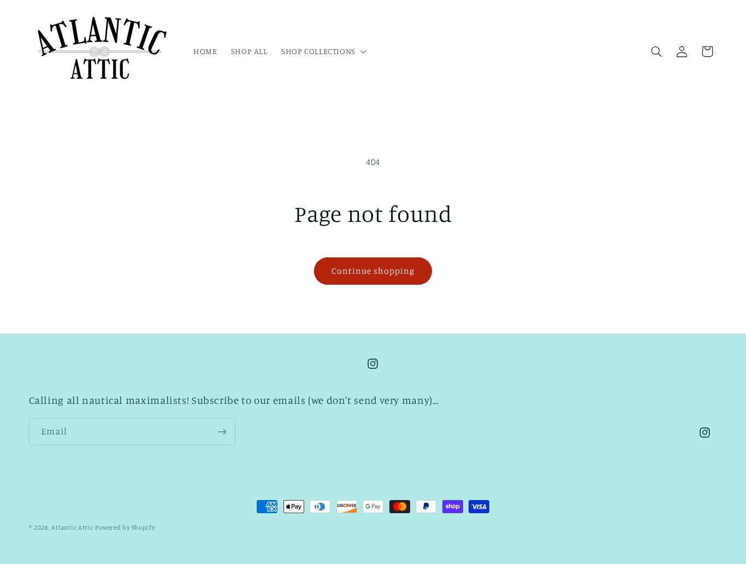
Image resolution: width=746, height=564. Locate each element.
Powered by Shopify (125, 527)
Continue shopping (373, 271)
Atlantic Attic (72, 527)
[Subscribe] (221, 431)
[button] (322, 51)
